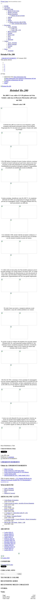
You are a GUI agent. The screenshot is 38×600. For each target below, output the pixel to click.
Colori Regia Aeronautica (11, 500)
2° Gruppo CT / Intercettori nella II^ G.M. (16, 513)
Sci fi (9, 38)
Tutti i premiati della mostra (19, 23)
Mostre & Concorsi (9, 493)
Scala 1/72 (14, 28)
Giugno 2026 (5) (9, 534)
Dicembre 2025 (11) (9, 542)
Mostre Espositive (13, 14)
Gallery (6, 41)
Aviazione (10, 50)
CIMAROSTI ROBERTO (8, 58)
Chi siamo (7, 7)
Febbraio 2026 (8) (9, 539)
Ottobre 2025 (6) (9, 545)
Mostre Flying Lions (13, 11)
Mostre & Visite (8, 9)
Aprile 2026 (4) (8, 537)
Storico (10, 20)
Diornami (10, 39)
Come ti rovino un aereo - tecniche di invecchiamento (19, 503)
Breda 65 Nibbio (9, 509)
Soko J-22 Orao (8, 469)
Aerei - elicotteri (12, 27)
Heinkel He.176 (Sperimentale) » (22, 480)
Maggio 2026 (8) (9, 535)
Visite (9, 19)
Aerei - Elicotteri (9, 488)
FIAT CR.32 (7, 506)
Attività (10, 17)
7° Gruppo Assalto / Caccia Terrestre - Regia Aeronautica (20, 519)
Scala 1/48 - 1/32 (16, 30)
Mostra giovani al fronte (18, 15)
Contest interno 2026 (10, 474)
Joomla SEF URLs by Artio (4, 481)
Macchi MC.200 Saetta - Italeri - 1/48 (14, 522)
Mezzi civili (11, 35)
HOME (6, 6)
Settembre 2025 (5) (9, 546)
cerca (19, 574)
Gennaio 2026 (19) (9, 540)
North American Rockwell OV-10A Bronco (16, 472)
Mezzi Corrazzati (9, 490)
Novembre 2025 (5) (9, 543)
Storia (6, 49)
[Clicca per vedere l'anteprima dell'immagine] (6, 86)
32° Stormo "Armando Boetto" (13, 516)
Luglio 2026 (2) (8, 532)
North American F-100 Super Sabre (14, 470)
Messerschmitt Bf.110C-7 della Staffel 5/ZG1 (17, 475)
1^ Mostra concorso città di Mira (17, 22)
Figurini (10, 33)
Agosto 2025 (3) (8, 548)
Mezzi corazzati (12, 31)
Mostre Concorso (12, 12)
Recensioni (7, 25)
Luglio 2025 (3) (8, 550)
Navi (9, 36)
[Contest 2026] (5, 558)
